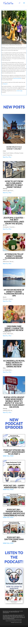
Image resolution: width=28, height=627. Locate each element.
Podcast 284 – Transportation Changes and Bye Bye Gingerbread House (14, 512)
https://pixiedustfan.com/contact (16, 620)
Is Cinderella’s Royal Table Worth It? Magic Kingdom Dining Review (14, 364)
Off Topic (5, 225)
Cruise (4, 151)
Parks (4, 368)
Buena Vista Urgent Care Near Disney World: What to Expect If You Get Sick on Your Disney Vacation (14, 402)
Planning (5, 188)
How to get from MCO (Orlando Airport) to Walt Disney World (14, 184)
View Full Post (7, 157)
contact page (19, 90)
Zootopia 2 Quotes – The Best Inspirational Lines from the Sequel (14, 221)
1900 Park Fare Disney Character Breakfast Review (14, 328)
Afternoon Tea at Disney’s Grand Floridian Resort (14, 256)
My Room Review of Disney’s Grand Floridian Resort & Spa (14, 293)
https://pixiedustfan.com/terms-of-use (15, 619)
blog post (5, 83)
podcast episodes (17, 78)
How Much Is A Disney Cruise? (14, 148)
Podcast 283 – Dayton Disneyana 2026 (14, 539)
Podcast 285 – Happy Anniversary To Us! (14, 486)
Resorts (4, 259)
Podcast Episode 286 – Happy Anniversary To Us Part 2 (14, 452)
